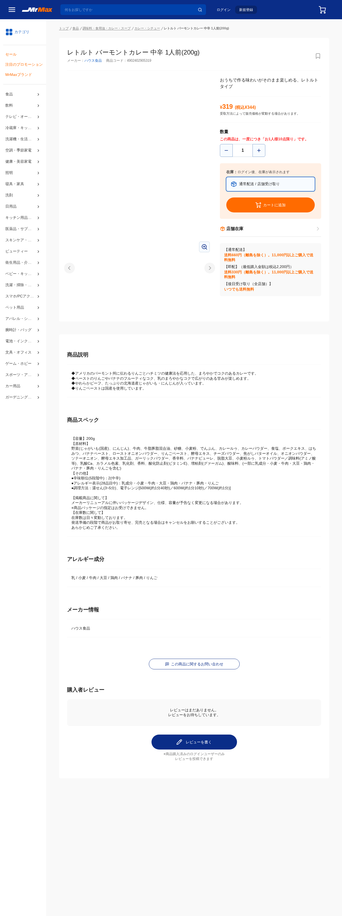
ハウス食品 (93, 61)
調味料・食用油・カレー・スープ (107, 28)
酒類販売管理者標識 (263, 901)
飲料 (9, 105)
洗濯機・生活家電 (20, 139)
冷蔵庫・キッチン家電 (23, 128)
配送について (159, 818)
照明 (9, 172)
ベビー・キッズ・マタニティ (23, 273)
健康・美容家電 (18, 161)
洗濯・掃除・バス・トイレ (23, 285)
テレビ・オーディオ (22, 116)
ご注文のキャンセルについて (172, 824)
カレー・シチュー (147, 28)
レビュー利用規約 (168, 901)
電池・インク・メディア (23, 341)
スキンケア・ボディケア (23, 240)
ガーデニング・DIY (21, 397)
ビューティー (16, 251)
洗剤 (9, 195)
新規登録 (246, 10)
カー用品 (12, 386)
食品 (9, 94)
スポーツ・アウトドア (23, 374)
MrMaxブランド (18, 74)
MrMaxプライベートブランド (81, 830)
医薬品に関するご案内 (300, 901)
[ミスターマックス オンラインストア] (37, 9)
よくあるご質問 (161, 835)
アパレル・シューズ (22, 318)
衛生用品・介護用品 (22, 262)
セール (11, 54)
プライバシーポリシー (88, 901)
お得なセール (68, 824)
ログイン (224, 9)
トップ (64, 28)
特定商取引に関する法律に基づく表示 (214, 901)
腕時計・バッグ (18, 330)
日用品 (11, 206)
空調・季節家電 (18, 150)
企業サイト (66, 865)
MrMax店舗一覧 (253, 818)
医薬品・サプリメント (23, 229)
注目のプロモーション (24, 64)
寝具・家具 (14, 184)
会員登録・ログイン (74, 818)
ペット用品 (14, 307)
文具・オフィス (18, 352)
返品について (159, 830)
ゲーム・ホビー (18, 363)
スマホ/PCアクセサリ (23, 296)
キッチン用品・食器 (22, 217)
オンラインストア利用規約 (130, 901)
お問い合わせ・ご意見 (167, 841)
